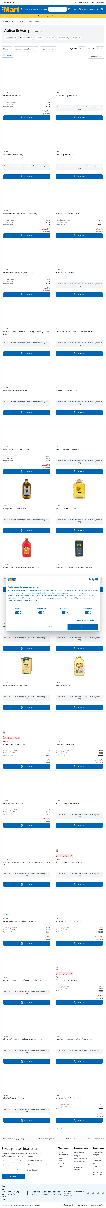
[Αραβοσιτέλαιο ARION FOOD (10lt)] (79, 843)
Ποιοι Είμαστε (79, 1152)
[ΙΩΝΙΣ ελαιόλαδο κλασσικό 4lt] (79, 430)
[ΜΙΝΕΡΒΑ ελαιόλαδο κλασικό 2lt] (79, 902)
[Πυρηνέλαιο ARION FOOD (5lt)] (27, 489)
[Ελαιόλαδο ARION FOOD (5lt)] (79, 194)
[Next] (65, 1128)
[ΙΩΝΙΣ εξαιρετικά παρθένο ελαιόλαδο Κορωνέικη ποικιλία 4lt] (27, 843)
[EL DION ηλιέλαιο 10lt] (27, 76)
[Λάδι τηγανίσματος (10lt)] (27, 135)
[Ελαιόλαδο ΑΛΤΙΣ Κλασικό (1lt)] (27, 1079)
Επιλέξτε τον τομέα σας (34, 1160)
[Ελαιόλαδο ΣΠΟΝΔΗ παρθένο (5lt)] (27, 371)
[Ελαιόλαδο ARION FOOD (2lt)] (27, 784)
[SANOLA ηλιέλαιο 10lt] (79, 135)
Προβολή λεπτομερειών (85, 620)
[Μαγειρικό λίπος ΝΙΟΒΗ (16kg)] (27, 666)
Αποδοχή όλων (83, 627)
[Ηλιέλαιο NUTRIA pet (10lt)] (79, 489)
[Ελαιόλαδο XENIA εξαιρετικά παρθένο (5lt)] (27, 194)
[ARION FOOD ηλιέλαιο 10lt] (79, 76)
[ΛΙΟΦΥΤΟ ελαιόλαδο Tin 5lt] (79, 371)
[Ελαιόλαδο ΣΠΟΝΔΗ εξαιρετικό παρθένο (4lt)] (79, 548)
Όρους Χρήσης (32, 1170)
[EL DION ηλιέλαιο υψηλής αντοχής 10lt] (27, 253)
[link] (40, 1128)
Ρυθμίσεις (52, 627)
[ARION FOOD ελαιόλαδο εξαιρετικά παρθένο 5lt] (27, 961)
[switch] (41, 612)
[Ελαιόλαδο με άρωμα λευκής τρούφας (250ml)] (79, 1020)
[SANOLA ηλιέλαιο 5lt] (79, 666)
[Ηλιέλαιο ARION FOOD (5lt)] (27, 725)
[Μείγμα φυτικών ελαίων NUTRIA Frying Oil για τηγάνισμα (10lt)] (27, 312)
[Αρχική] (10, 9)
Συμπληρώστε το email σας (11, 1160)
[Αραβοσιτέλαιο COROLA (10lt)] (79, 784)
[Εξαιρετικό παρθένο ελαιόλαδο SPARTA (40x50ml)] (27, 1020)
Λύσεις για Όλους (40, 9)
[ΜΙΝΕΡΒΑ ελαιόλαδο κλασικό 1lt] (79, 1079)
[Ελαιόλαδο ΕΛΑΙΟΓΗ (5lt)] (79, 725)
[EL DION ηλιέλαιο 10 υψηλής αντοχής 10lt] (27, 902)
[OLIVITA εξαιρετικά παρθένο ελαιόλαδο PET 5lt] (79, 312)
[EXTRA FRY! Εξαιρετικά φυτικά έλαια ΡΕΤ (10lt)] (27, 548)
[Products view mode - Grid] (98, 49)
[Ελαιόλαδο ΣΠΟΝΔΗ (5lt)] (79, 253)
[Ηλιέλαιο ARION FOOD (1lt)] (79, 961)
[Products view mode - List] (102, 49)
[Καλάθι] (102, 9)
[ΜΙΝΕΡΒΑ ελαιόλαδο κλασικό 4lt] (27, 430)
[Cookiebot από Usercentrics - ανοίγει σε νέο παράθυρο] (89, 579)
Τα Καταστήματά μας (97, 1160)
